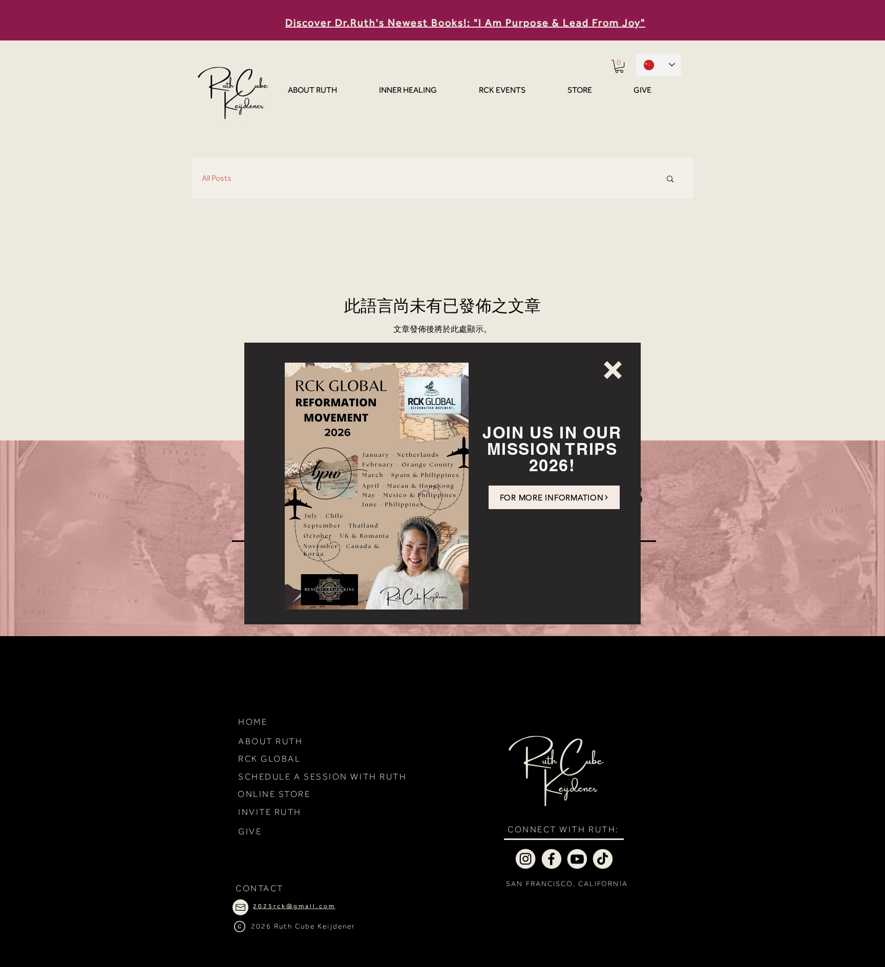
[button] (613, 370)
